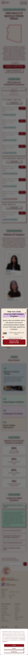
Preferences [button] (4, 641)
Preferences (14, 651)
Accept (14, 645)
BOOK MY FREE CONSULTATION (14, 341)
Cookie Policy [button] (22, 638)
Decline (14, 648)
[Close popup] (27, 308)
